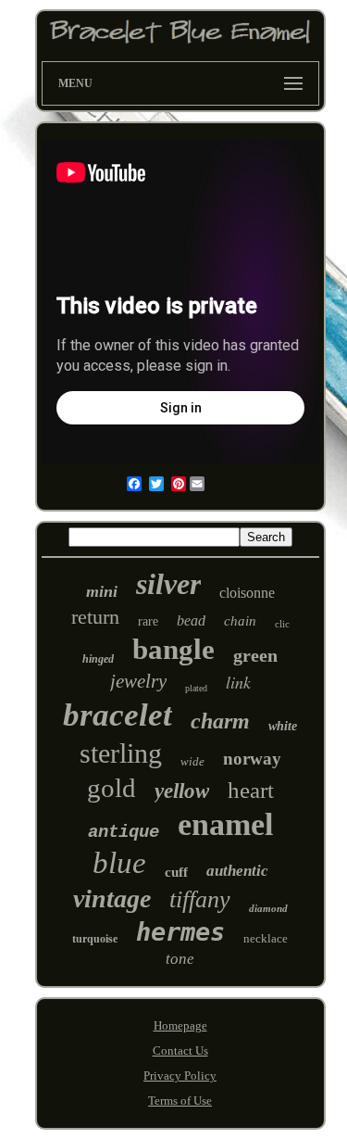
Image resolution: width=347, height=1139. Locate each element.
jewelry (138, 681)
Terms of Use (180, 1100)
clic (282, 623)
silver (168, 584)
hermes (180, 932)
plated (196, 688)
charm (220, 721)
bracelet (117, 715)
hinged (98, 658)
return (95, 616)
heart (251, 790)
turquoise (95, 938)
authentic (237, 871)
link (238, 682)
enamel (225, 824)
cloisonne (247, 593)
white (282, 726)
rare (148, 621)
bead (191, 620)
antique (123, 832)
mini (102, 591)
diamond (268, 908)
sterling (121, 753)
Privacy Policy (180, 1075)
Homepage (180, 1025)
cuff (176, 872)
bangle (173, 649)
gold (111, 788)
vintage (112, 898)
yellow (182, 791)
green (255, 655)
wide (192, 761)
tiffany (199, 899)
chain (240, 621)
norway (252, 758)
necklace (265, 938)
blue (119, 863)
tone (180, 959)
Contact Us (180, 1050)
